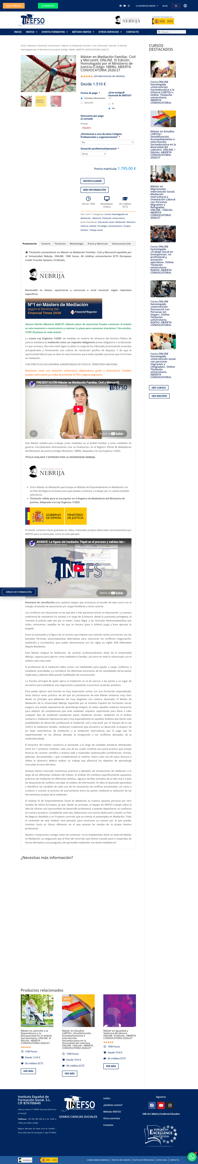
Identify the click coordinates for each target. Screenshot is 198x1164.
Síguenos (161, 1096)
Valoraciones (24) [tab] (121, 243)
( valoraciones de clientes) (109, 76)
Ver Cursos (159, 387)
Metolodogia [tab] (76, 243)
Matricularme (92, 181)
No (113, 108)
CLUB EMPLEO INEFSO (146, 5)
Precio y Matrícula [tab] (98, 243)
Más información (94, 189)
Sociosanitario (115, 226)
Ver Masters (159, 396)
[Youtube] (125, 6)
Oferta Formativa (53, 31)
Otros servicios (109, 31)
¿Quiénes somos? (112, 1105)
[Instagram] (129, 6)
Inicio (18, 31)
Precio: (84, 123)
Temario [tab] (45, 243)
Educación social (106, 222)
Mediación (120, 222)
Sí (113, 103)
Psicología (102, 226)
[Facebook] (121, 6)
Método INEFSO (81, 31)
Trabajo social (96, 230)
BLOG (165, 5)
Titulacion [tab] (60, 243)
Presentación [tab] (30, 243)
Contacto (132, 31)
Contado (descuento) (94, 98)
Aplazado (88, 102)
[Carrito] (176, 6)
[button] (71, 60)
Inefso (30, 31)
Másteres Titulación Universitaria (44, 45)
